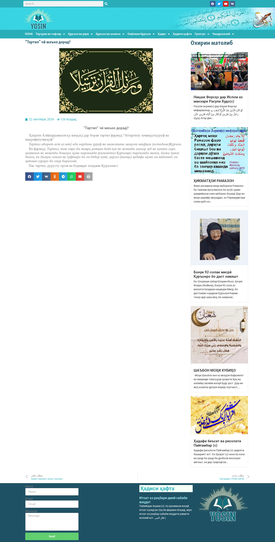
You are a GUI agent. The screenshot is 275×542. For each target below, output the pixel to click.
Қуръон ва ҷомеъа (108, 34)
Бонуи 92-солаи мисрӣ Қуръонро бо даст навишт (216, 274)
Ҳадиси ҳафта (182, 34)
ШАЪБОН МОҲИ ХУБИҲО (215, 370)
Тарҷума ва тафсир (48, 34)
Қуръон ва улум (78, 34)
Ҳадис (162, 34)
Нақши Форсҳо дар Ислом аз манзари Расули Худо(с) (218, 99)
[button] (29, 176)
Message (31, 511)
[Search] (106, 4)
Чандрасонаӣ (221, 34)
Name (29, 486)
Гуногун (200, 34)
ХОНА (29, 34)
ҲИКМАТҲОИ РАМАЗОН (214, 181)
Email (29, 498)
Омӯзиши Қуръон (139, 34)
